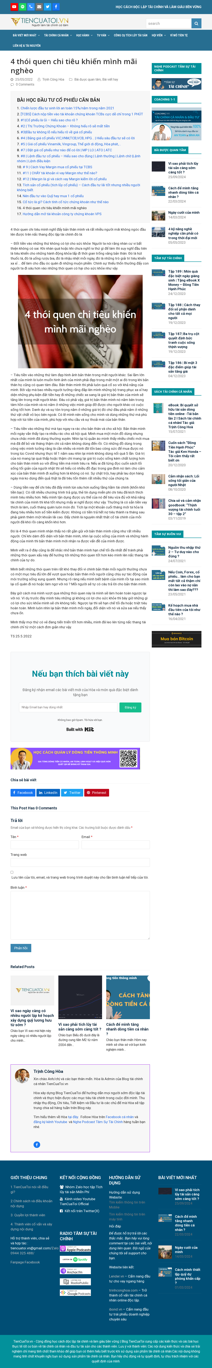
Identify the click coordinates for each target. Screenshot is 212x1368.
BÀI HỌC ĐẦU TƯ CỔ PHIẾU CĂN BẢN (58, 100)
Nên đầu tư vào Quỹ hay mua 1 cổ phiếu (53, 196)
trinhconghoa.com (123, 1290)
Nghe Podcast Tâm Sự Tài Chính (98, 1122)
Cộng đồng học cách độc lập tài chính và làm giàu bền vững (77, 1341)
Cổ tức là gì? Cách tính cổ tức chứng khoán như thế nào (66, 202)
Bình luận (19, 887)
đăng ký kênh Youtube (50, 1122)
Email (87, 837)
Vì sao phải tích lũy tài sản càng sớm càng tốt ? (79, 1026)
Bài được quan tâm (87, 79)
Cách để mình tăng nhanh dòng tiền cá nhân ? (127, 1029)
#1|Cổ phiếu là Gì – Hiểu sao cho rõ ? (49, 120)
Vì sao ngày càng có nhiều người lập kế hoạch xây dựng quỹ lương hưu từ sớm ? (32, 1018)
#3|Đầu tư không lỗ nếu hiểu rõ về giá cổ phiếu (56, 132)
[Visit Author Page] (22, 1076)
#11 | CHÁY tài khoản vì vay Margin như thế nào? (60, 173)
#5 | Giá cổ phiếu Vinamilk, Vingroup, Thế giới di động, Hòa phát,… (71, 144)
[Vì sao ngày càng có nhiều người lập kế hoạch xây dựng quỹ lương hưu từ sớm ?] (32, 990)
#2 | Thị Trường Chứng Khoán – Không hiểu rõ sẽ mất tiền (65, 126)
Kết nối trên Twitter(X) (82, 1211)
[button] (23, 793)
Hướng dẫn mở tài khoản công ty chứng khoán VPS (62, 214)
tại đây (72, 1117)
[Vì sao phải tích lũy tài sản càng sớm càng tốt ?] (80, 997)
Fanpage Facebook (25, 1262)
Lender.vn (116, 1276)
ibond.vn (115, 1309)
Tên (15, 837)
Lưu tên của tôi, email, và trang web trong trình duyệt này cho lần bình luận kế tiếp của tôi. (80, 877)
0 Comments (25, 84)
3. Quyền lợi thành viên (28, 1215)
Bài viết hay (110, 79)
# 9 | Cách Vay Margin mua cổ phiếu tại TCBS (57, 167)
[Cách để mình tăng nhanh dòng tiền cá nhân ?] (128, 997)
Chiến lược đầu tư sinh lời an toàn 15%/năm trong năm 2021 (67, 108)
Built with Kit (80, 729)
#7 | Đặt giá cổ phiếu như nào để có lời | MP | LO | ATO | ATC (66, 150)
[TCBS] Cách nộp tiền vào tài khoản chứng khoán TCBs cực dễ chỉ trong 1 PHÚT (82, 114)
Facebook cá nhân (120, 1117)
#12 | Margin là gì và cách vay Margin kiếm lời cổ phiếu (65, 179)
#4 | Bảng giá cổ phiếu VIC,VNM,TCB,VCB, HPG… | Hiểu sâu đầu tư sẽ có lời (78, 138)
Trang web (19, 855)
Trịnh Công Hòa (53, 79)
